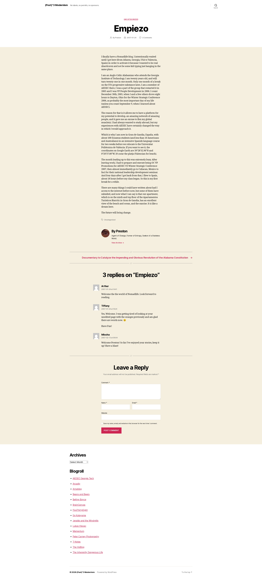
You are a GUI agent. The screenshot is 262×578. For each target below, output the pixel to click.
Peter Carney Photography (86, 536)
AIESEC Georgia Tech (83, 478)
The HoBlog (78, 547)
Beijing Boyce (79, 499)
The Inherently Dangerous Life (88, 552)
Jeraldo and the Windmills (85, 520)
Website (104, 413)
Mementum (78, 531)
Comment (105, 383)
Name (104, 403)
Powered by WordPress (107, 572)
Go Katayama (79, 515)
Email (134, 403)
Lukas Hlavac (79, 526)
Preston (118, 38)
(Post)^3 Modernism (56, 5)
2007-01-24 (131, 38)
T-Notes (77, 541)
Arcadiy (76, 483)
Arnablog (77, 489)
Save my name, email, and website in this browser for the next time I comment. (130, 423)
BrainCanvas (79, 505)
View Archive (118, 243)
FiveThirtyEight (80, 510)
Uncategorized (131, 19)
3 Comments (147, 38)
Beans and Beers (81, 494)
